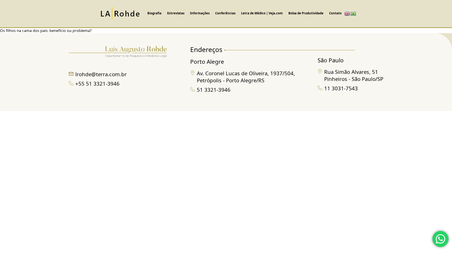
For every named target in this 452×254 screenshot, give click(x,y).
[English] (347, 13)
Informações (200, 13)
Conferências (225, 13)
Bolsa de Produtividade (305, 13)
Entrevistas (175, 13)
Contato (335, 13)
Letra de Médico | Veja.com (262, 13)
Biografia (154, 13)
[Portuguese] (354, 13)
